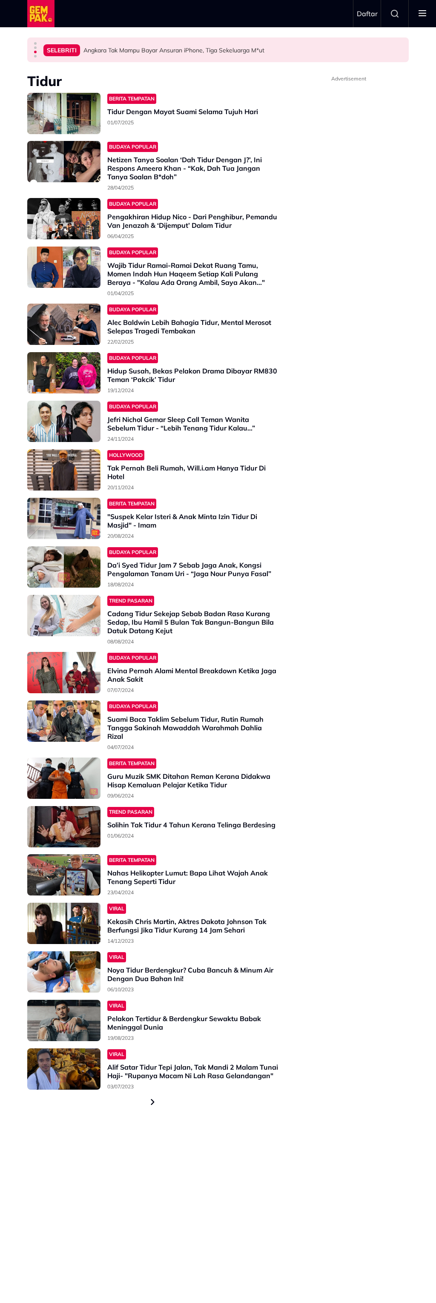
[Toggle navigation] (422, 13)
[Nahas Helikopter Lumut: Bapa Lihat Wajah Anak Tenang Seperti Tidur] (63, 874)
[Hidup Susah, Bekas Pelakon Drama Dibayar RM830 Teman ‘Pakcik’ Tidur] (63, 372)
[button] (35, 43)
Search (394, 13)
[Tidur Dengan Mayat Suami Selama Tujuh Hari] (63, 113)
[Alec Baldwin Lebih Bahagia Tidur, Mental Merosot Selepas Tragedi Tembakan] (63, 324)
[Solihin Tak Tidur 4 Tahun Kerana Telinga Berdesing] (63, 826)
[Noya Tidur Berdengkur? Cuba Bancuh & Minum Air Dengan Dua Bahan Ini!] (63, 972)
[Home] (40, 13)
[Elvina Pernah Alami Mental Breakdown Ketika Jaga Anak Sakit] (63, 672)
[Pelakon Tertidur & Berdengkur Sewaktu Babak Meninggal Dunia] (63, 1020)
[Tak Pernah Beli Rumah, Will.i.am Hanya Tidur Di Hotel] (63, 470)
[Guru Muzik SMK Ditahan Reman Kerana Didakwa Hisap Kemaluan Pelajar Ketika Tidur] (63, 778)
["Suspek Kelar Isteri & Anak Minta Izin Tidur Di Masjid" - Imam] (63, 518)
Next (153, 1102)
